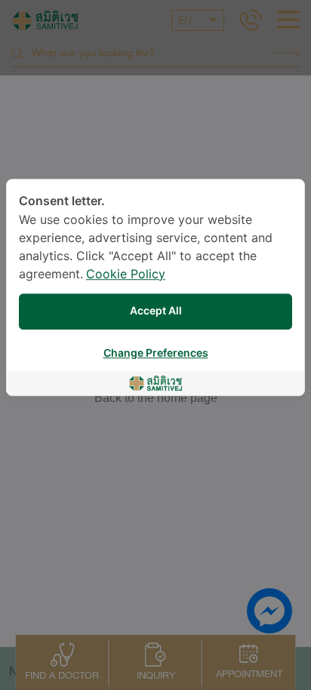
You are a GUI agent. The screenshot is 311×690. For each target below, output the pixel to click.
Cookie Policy (125, 274)
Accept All (156, 311)
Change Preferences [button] (155, 353)
